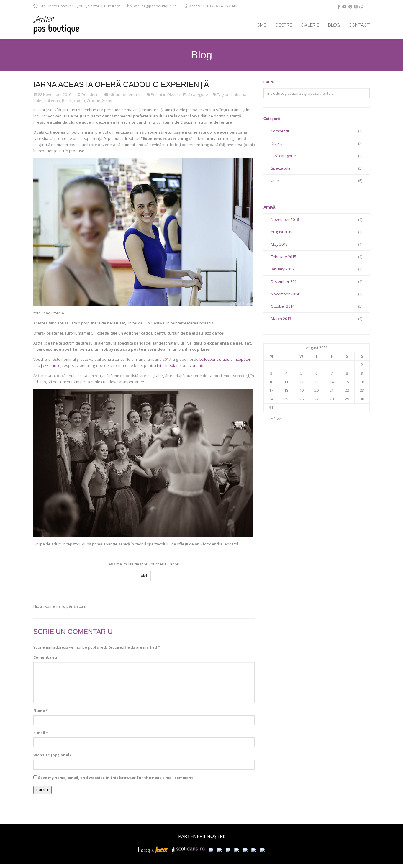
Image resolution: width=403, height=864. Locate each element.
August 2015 (281, 232)
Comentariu (45, 657)
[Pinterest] (350, 6)
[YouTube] (344, 6)
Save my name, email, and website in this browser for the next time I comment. (116, 777)
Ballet (67, 100)
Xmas (107, 100)
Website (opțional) (52, 755)
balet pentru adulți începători (225, 359)
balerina (238, 94)
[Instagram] (355, 6)
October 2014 (282, 306)
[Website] (361, 6)
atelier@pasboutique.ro (155, 6)
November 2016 (285, 219)
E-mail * (40, 732)
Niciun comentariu (125, 94)
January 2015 (282, 269)
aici (144, 576)
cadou (79, 100)
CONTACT (359, 25)
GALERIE (310, 25)
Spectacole (281, 168)
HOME (259, 25)
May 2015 (279, 244)
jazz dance (50, 365)
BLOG (334, 25)
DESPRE (283, 25)
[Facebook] (338, 6)
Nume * (40, 710)
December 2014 (285, 281)
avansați (195, 365)
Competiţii (280, 131)
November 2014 (285, 293)
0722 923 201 (200, 6)
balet (37, 100)
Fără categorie (195, 94)
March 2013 (281, 318)
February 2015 (283, 256)
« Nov (276, 418)
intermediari (168, 365)
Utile (275, 180)
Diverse (174, 94)
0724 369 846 (225, 6)
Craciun (93, 100)
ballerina (52, 100)
